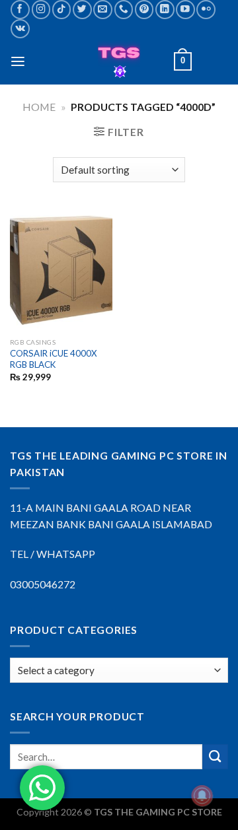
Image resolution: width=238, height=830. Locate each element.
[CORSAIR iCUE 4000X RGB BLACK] (61, 270)
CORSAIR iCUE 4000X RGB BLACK (53, 359)
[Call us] (124, 9)
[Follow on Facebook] (20, 9)
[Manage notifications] (202, 795)
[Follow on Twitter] (82, 9)
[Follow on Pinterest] (144, 9)
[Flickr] (206, 9)
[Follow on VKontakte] (20, 28)
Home (39, 107)
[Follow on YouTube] (185, 9)
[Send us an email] (102, 9)
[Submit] (215, 757)
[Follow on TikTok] (61, 9)
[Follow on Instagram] (41, 9)
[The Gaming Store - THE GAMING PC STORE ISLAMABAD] (119, 61)
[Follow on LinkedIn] (165, 9)
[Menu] (18, 62)
